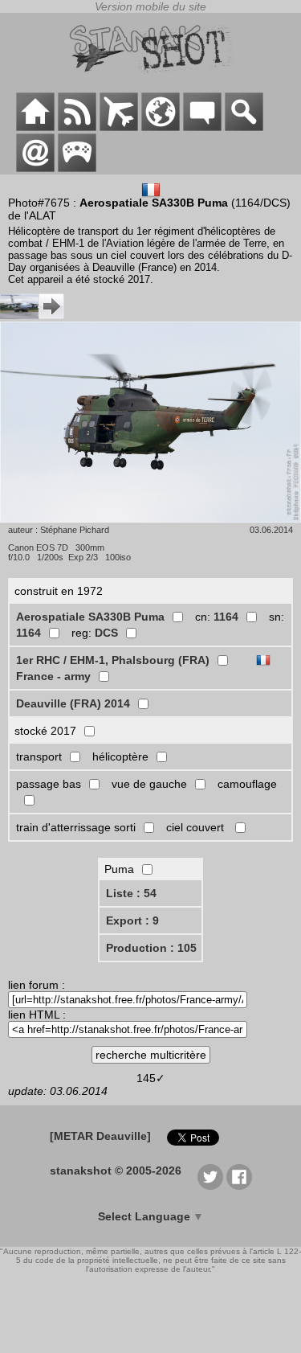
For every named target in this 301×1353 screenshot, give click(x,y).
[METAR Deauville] (100, 1136)
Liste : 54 (131, 893)
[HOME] (35, 127)
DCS (106, 632)
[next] (32, 315)
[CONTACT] (35, 168)
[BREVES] (77, 127)
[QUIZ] (77, 168)
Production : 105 (151, 947)
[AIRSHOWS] (160, 127)
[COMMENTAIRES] (202, 127)
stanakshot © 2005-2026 (115, 1170)
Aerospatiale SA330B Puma (90, 616)
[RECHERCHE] (244, 127)
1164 (226, 616)
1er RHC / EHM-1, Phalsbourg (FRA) (112, 660)
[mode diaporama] (150, 423)
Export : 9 (132, 920)
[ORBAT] (119, 127)
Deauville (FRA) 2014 (73, 703)
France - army (53, 676)
